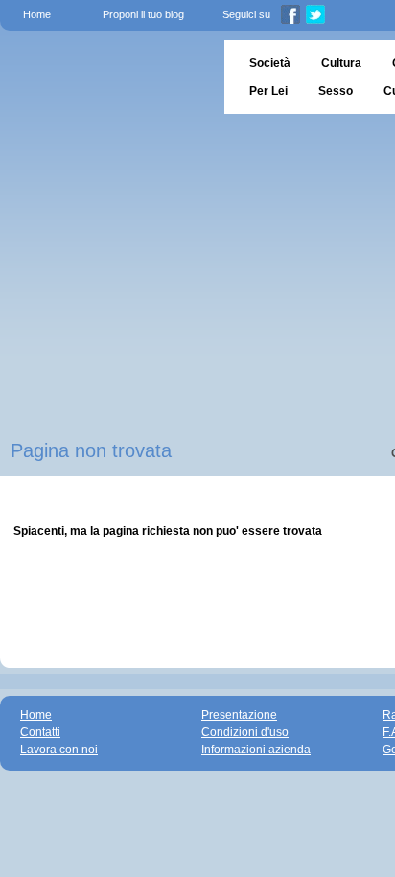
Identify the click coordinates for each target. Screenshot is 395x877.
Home (37, 14)
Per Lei (268, 91)
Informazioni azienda (256, 749)
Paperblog (106, 77)
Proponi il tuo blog (143, 14)
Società (269, 63)
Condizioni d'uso (245, 732)
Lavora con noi (59, 749)
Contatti (40, 732)
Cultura (341, 63)
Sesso (335, 91)
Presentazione (239, 715)
